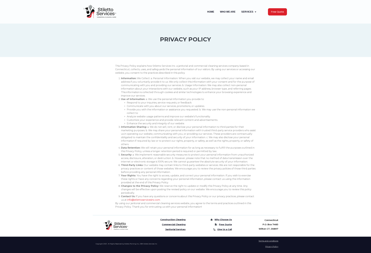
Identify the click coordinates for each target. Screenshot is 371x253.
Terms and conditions (268, 241)
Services (247, 12)
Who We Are (227, 12)
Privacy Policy (271, 246)
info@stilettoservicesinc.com (143, 199)
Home (210, 12)
